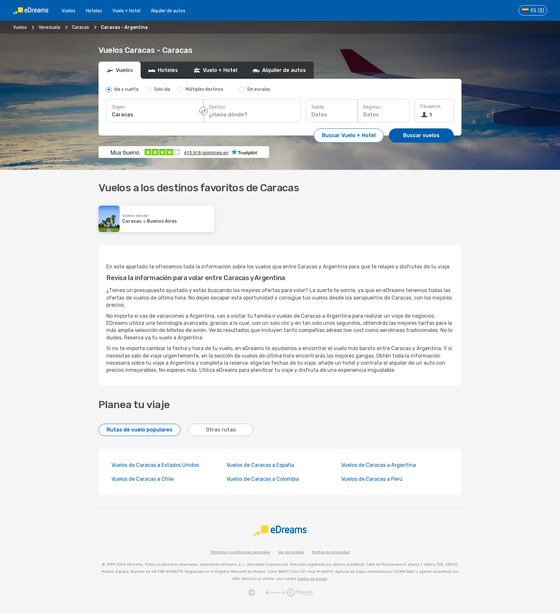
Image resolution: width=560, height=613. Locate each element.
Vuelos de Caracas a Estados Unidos (155, 465)
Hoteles (94, 11)
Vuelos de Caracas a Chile (142, 479)
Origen (118, 107)
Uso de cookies (291, 552)
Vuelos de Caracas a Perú (371, 479)
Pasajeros (430, 106)
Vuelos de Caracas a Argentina (378, 465)
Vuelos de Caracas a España (260, 465)
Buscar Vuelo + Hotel (349, 135)
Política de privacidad (331, 552)
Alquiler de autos (168, 11)
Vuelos (69, 11)
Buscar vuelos (421, 135)
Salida (317, 107)
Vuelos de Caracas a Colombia (263, 479)
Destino (217, 107)
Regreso (371, 107)
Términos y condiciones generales (240, 552)
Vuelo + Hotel (126, 11)
